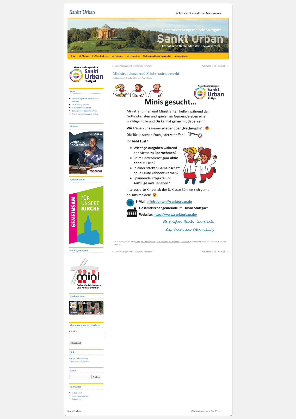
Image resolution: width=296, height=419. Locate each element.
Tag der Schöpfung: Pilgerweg (84, 110)
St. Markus (84, 55)
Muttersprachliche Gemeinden (157, 55)
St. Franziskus (133, 55)
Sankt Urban (82, 11)
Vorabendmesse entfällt (81, 107)
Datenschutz (77, 392)
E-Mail (73, 331)
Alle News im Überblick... (80, 361)
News (137, 241)
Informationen (181, 55)
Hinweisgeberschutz (80, 395)
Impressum (76, 398)
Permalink (117, 244)
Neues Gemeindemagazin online (85, 113)
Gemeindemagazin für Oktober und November (132, 65)
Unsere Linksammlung (78, 358)
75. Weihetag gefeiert (80, 104)
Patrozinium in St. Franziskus (215, 65)
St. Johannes (117, 55)
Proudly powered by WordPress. (207, 411)
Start (73, 55)
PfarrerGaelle (146, 77)
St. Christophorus (100, 55)
